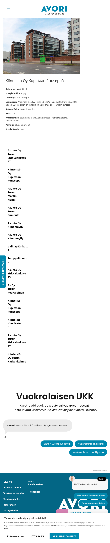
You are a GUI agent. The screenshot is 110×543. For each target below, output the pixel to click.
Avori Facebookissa (36, 483)
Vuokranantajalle (11, 493)
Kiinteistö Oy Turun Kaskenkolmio (17, 357)
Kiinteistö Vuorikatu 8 (14, 323)
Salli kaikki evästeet (64, 536)
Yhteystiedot (10, 510)
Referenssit (9, 504)
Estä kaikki (38, 536)
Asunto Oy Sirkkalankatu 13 (17, 273)
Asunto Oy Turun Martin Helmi (14, 194)
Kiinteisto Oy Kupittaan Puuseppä (14, 306)
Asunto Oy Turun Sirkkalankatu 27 (17, 156)
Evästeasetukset (15, 536)
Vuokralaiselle (11, 499)
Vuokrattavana (11, 487)
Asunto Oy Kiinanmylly (15, 224)
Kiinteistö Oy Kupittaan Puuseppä (14, 175)
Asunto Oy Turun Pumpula (14, 211)
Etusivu (7, 481)
